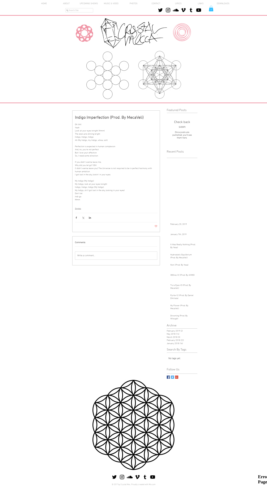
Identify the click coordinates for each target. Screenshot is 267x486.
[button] (133, 4)
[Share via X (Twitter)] (83, 217)
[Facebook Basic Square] (168, 377)
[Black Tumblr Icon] (191, 10)
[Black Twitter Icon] (160, 10)
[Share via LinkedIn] (90, 217)
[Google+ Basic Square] (176, 377)
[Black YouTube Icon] (199, 10)
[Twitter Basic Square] (172, 377)
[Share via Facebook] (76, 217)
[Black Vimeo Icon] (183, 10)
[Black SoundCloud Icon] (176, 10)
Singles (78, 209)
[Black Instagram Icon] (168, 10)
